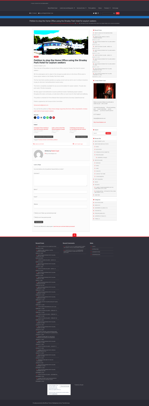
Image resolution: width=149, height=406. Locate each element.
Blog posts (99, 149)
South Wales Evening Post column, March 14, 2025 (104, 60)
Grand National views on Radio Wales (43, 136)
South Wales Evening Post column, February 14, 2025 (45, 293)
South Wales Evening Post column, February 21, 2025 (102, 74)
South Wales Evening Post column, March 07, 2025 (104, 64)
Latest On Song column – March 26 (103, 46)
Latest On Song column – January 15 (47, 346)
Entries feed (95, 249)
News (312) (97, 205)
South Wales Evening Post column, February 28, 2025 (102, 69)
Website (36, 204)
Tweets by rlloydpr (78, 384)
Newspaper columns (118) (101, 208)
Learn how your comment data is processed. (64, 226)
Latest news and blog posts (66, 8)
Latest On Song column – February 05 (47, 318)
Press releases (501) (100, 213)
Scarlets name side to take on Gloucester (44, 360)
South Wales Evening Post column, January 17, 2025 (45, 342)
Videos (100, 8)
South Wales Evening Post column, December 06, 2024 (45, 370)
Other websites (100, 176)
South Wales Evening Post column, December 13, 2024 (45, 365)
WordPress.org (96, 254)
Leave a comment (39, 144)
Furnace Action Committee (102, 152)
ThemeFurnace (66, 403)
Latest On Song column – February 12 (47, 314)
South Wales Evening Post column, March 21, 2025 (104, 51)
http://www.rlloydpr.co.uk (51, 153)
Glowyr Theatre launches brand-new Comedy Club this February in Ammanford (47, 332)
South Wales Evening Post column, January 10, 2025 (45, 355)
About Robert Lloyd (52, 8)
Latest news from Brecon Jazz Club (47, 306)
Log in (93, 246)
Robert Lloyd (42, 65)
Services (98, 163)
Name (36, 189)
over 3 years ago (79, 144)
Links (97, 168)
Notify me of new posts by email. (43, 217)
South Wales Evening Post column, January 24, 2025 (45, 327)
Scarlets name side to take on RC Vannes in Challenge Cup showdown (45, 337)
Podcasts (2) (98, 210)
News (77, 23)
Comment (37, 173)
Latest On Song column (81, 136)
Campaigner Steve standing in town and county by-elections (73, 251)
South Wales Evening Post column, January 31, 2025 (45, 322)
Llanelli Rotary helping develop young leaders (47, 302)
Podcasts (106, 8)
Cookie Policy (54, 393)
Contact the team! (100, 173)
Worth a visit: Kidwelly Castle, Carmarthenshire (101, 37)
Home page (115, 8)
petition (55, 139)
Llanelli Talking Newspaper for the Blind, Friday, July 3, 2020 (104, 188)
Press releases (100, 154)
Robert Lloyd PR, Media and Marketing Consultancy (62, 23)
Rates (97, 165)
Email (35, 196)
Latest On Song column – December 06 (47, 374)
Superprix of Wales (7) (100, 216)
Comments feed (96, 251)
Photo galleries (92, 8)
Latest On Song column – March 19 (103, 55)
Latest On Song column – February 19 (47, 310)
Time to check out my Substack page (103, 33)
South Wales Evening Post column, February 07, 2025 (45, 297)
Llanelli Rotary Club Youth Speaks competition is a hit (45, 351)
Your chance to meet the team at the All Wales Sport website (74, 247)
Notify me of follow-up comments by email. (45, 213)
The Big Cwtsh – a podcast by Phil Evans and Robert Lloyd (105, 192)
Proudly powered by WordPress (40, 403)
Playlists (98, 171)
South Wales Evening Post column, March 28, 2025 (104, 42)
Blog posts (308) (99, 202)
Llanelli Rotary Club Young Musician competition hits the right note (46, 379)
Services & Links (81, 8)
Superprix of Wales (102, 157)
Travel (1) (97, 218)
